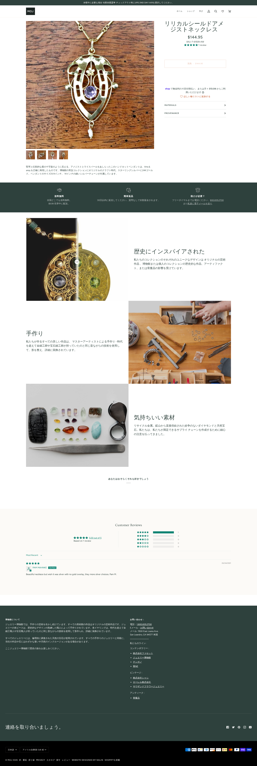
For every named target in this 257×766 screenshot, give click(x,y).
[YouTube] (250, 727)
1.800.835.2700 (144, 624)
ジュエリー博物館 (142, 657)
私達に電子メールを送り (200, 203)
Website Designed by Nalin (87, 760)
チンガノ (137, 662)
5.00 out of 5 (95, 538)
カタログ (51, 760)
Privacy (40, 760)
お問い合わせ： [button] (137, 619)
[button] (191, 45)
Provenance (171, 113)
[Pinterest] (239, 727)
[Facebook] (227, 727)
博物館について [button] (12, 619)
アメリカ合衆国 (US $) (33, 750)
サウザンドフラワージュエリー (148, 686)
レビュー (66, 760)
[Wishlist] (222, 11)
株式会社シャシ (141, 678)
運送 (25, 760)
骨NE (135, 666)
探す (58, 760)
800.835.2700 (217, 200)
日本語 (11, 750)
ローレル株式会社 (142, 682)
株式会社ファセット (143, 653)
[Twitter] (233, 727)
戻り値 (31, 760)
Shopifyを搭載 (112, 760)
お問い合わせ (147, 627)
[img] (33, 563)
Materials (170, 105)
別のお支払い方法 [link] (195, 81)
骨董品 (136, 698)
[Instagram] (244, 727)
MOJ (10, 760)
